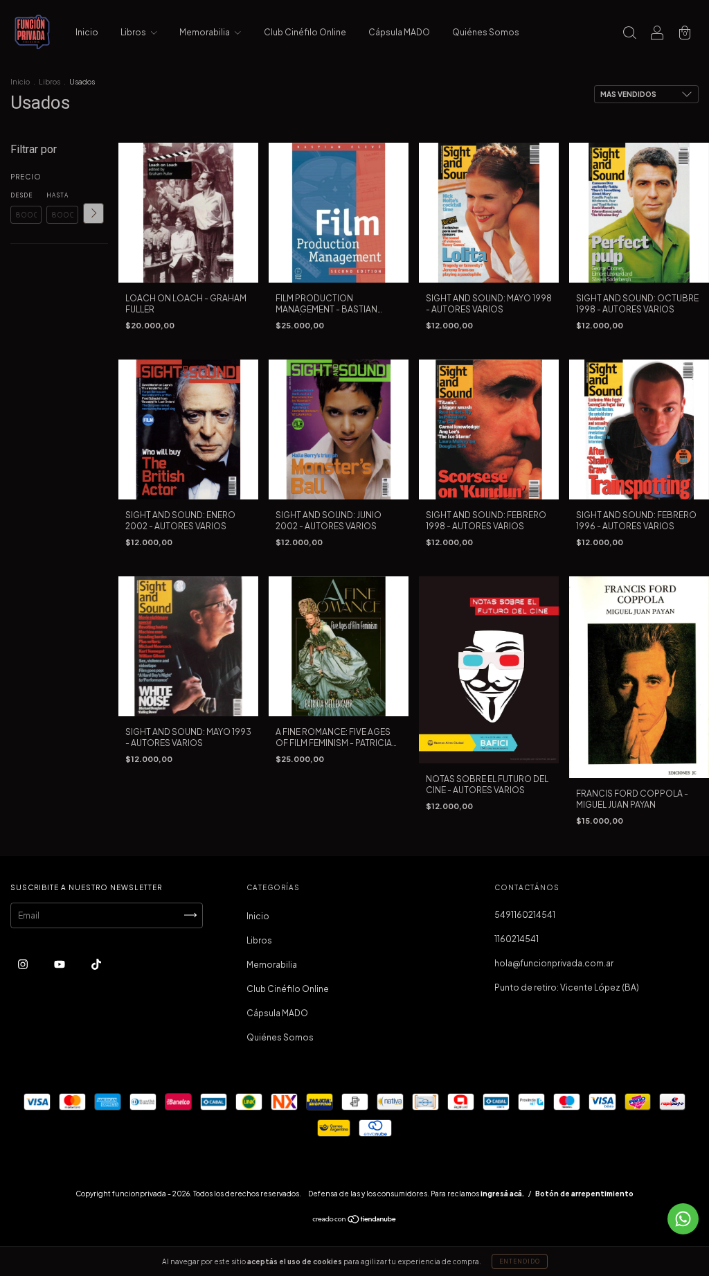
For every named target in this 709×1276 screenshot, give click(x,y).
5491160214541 (524, 915)
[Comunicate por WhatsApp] (683, 1218)
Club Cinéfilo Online (305, 32)
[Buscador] (629, 34)
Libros (133, 32)
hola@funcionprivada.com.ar (553, 963)
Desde (21, 195)
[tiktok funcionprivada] (96, 964)
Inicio (86, 32)
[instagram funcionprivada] (23, 964)
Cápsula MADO (399, 32)
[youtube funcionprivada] (60, 964)
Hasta (57, 195)
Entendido (519, 1261)
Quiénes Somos (485, 32)
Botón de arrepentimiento (584, 1193)
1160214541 (516, 939)
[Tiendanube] (355, 1220)
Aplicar (93, 213)
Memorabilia (205, 32)
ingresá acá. (502, 1193)
